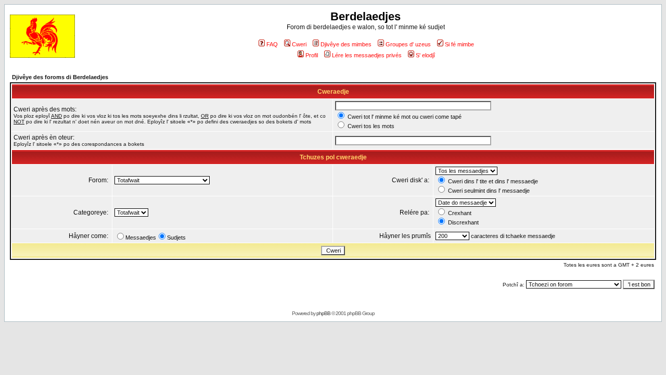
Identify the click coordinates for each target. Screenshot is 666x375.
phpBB (323, 313)
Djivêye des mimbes (346, 44)
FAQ (272, 44)
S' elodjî (425, 55)
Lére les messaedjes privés (367, 55)
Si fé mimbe (459, 44)
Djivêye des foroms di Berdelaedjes (60, 77)
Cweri (299, 44)
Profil (311, 55)
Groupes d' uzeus (408, 44)
